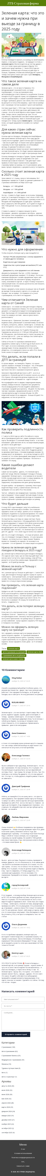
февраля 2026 (8, 1111)
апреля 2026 (8, 1103)
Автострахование (10, 1051)
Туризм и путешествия (11, 1068)
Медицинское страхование (13, 1060)
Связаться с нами (23, 1166)
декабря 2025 (8, 1120)
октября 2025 (8, 1128)
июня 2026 (7, 1094)
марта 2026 (7, 1107)
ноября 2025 (8, 1124)
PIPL (23, 1162)
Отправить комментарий (16, 1034)
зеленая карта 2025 (35, 652)
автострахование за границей (14, 652)
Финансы (6, 1064)
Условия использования (23, 1153)
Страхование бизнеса (11, 1056)
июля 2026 (7, 1090)
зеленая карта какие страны (13, 659)
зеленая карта (13, 648)
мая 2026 (6, 1099)
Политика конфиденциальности (23, 1158)
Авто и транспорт (9, 1077)
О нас (23, 1149)
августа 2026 (8, 1086)
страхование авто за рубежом (14, 655)
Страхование (8, 1047)
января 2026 (8, 1116)
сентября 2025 (8, 1133)
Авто (4, 1072)
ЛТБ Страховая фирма (23, 3)
